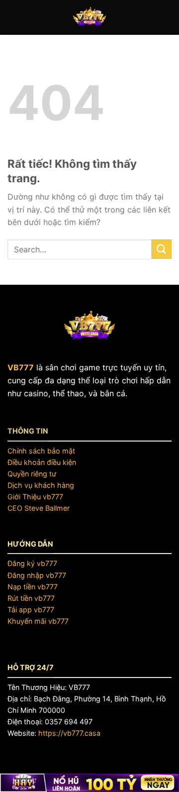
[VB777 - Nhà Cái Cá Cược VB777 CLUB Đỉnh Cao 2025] (89, 17)
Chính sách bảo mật (41, 451)
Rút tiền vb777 (31, 598)
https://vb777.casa (69, 733)
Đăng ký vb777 (32, 563)
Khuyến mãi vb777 (38, 621)
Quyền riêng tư (31, 473)
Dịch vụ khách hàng (40, 485)
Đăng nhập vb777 (36, 575)
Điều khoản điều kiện (41, 462)
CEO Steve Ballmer (38, 508)
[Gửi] (162, 249)
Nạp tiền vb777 (32, 586)
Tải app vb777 (30, 609)
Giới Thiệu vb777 (35, 496)
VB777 (20, 367)
